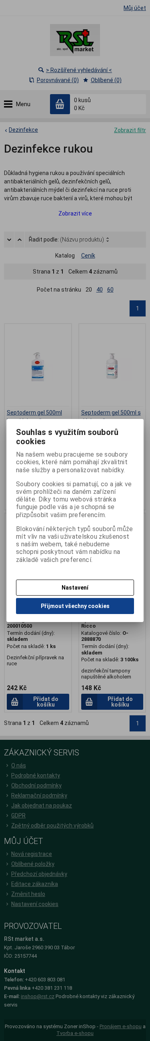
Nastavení (75, 587)
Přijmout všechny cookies (75, 606)
